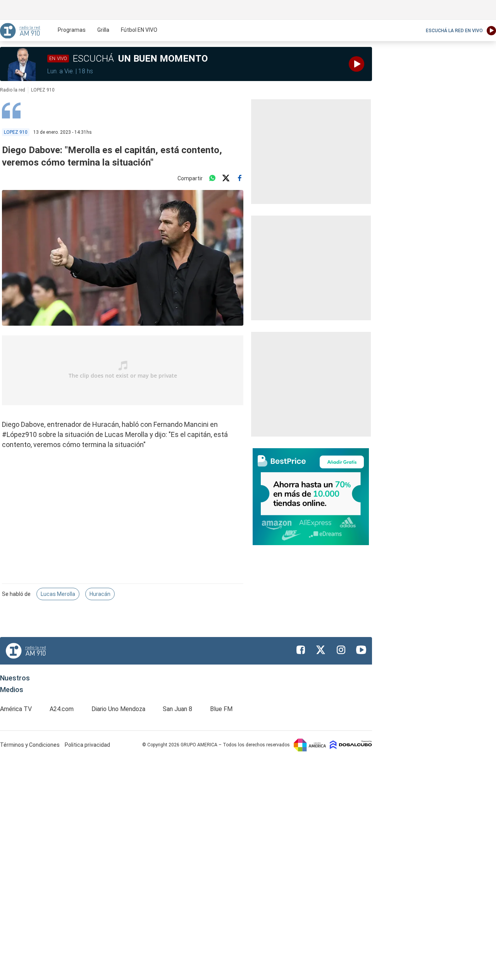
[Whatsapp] (212, 178)
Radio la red (12, 90)
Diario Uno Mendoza (118, 709)
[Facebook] (239, 178)
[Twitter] (226, 178)
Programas (72, 30)
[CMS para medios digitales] (351, 744)
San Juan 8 (177, 709)
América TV (16, 709)
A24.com (62, 709)
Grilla (103, 30)
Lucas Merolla (58, 594)
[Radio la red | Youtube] (361, 650)
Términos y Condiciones (30, 745)
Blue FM (221, 709)
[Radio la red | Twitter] (321, 650)
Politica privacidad (87, 745)
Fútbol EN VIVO (139, 30)
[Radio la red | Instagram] (341, 650)
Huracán (100, 594)
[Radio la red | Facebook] (300, 650)
